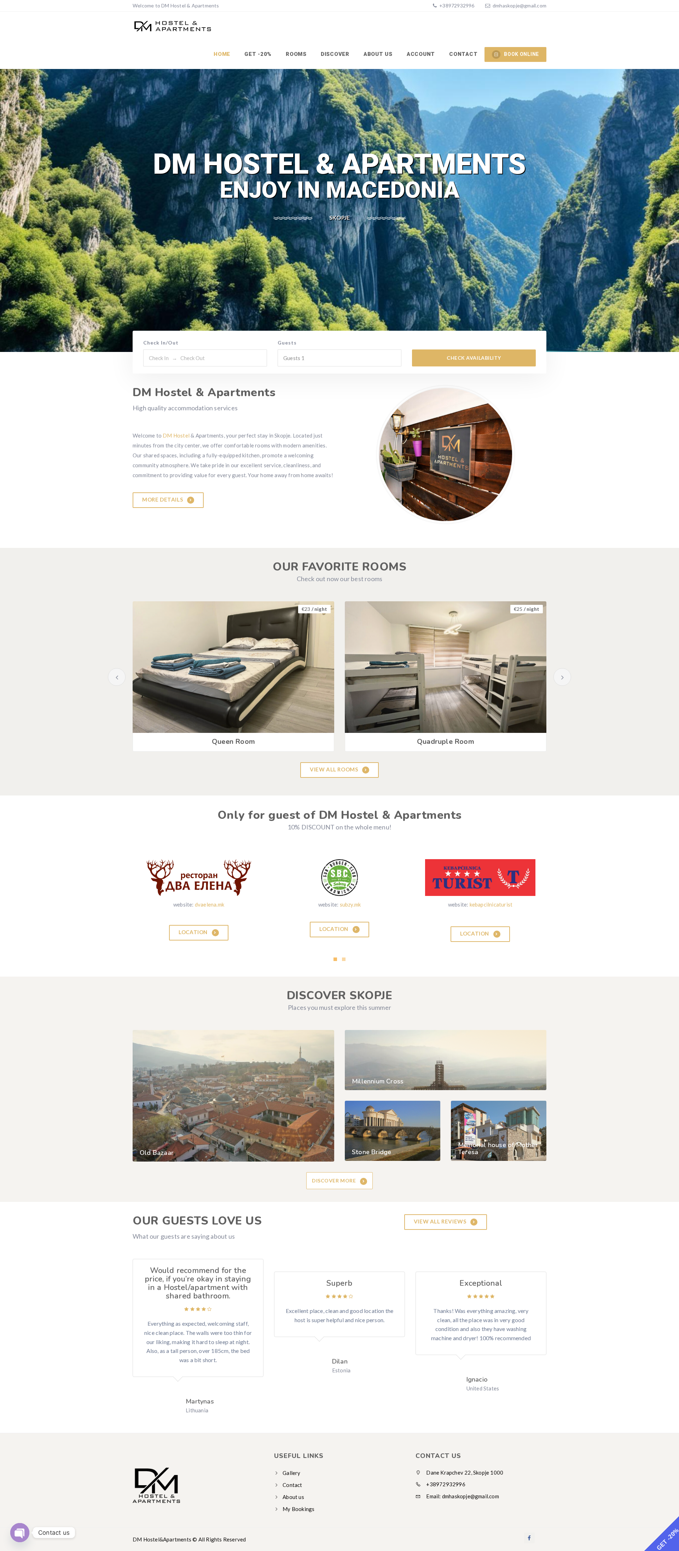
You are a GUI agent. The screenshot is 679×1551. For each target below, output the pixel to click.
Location (194, 928)
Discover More (334, 1176)
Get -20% (258, 54)
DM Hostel (176, 435)
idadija (350, 904)
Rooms (296, 54)
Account (421, 54)
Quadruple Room (445, 741)
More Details (163, 499)
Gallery (291, 1468)
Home (222, 54)
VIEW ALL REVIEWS (441, 1216)
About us (378, 54)
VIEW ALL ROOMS (334, 769)
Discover (335, 54)
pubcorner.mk (209, 904)
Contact (463, 54)
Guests (287, 343)
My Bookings (298, 1504)
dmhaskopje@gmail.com (519, 5)
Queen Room (233, 741)
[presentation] (117, 677)
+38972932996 (456, 5)
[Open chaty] (19, 1530)
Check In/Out (161, 343)
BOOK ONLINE (521, 54)
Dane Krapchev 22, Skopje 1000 (464, 1468)
